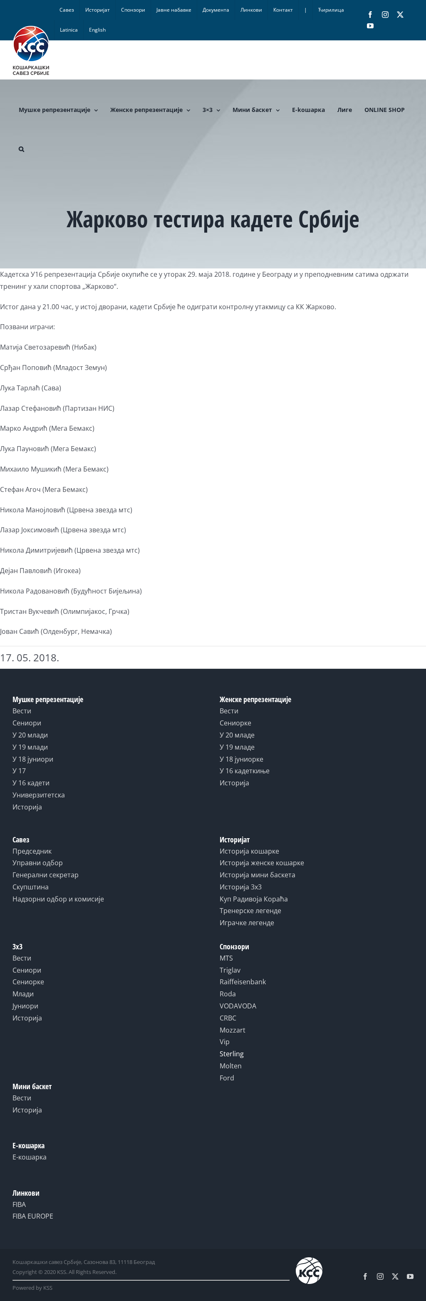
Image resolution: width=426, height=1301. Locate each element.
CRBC (228, 1018)
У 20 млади (30, 735)
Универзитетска (38, 794)
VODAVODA (238, 1006)
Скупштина (30, 886)
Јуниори (25, 1006)
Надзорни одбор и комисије (58, 899)
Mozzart (232, 1030)
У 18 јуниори (32, 759)
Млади (23, 993)
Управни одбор (37, 862)
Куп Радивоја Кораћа (254, 899)
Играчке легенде (247, 922)
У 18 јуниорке (241, 759)
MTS (226, 958)
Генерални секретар (45, 874)
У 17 (19, 770)
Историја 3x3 (241, 886)
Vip (225, 1041)
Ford (227, 1078)
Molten (231, 1065)
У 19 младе (237, 747)
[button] (21, 149)
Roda (228, 993)
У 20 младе (237, 735)
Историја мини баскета (257, 874)
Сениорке (235, 722)
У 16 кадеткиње (245, 770)
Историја (27, 807)
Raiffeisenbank (243, 981)
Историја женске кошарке (262, 862)
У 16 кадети (31, 782)
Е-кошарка (29, 1157)
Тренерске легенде (250, 910)
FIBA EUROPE (32, 1216)
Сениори (26, 722)
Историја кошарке (249, 851)
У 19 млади (30, 747)
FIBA (19, 1204)
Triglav (230, 970)
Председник (32, 851)
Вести (21, 710)
